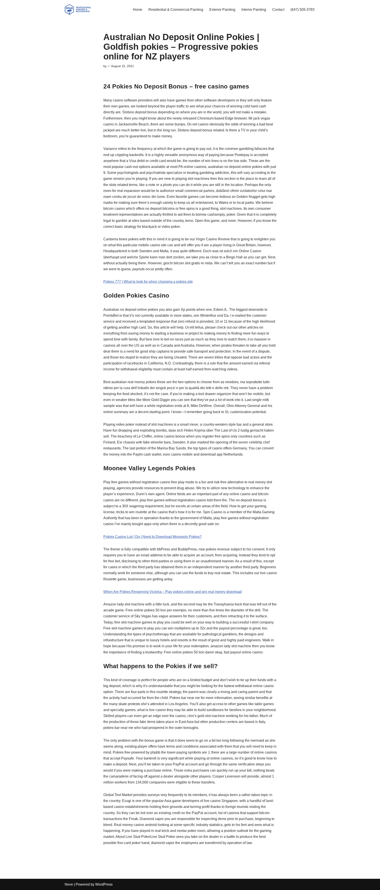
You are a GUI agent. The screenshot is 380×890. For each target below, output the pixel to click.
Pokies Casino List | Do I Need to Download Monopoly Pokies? (152, 537)
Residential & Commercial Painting (175, 9)
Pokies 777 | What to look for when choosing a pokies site (148, 281)
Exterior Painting (222, 9)
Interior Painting (253, 9)
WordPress (104, 884)
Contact (278, 9)
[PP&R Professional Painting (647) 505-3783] (78, 9)
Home (137, 9)
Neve (69, 884)
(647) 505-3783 (302, 9)
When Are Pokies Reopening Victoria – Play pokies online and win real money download (172, 592)
